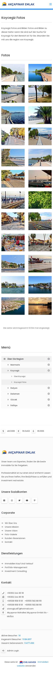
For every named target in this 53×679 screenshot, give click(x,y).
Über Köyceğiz (19, 376)
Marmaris (15, 364)
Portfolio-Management (16, 567)
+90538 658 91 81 (15, 601)
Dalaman (15, 393)
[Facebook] (4, 500)
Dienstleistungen (12, 553)
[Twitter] (19, 500)
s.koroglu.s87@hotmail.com (20, 608)
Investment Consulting (16, 571)
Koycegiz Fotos (20, 382)
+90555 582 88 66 (33, 601)
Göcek (13, 399)
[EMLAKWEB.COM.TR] (27, 662)
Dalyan (13, 388)
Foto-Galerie (11, 534)
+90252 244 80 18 (15, 593)
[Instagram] (12, 500)
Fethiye (13, 405)
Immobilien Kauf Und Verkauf (19, 563)
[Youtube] (27, 500)
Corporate (8, 513)
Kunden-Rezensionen (15, 538)
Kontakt (8, 542)
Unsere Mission (12, 527)
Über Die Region (15, 359)
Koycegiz (14, 370)
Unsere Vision (11, 530)
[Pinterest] (35, 500)
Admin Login (13, 650)
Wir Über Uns (11, 523)
